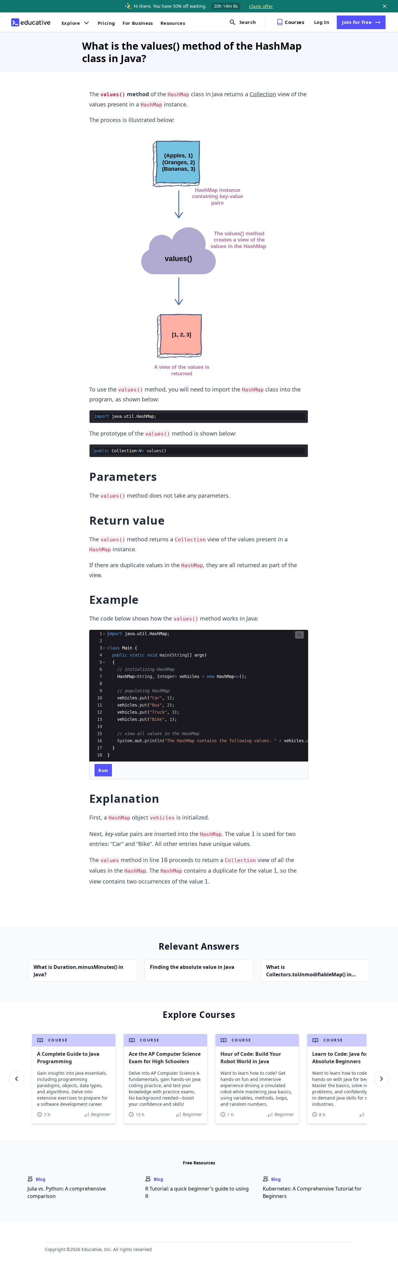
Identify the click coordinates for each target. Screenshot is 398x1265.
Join (357, 22)
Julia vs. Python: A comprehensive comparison (66, 1192)
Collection (263, 94)
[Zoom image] (199, 254)
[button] (104, 633)
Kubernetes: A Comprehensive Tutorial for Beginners (312, 1192)
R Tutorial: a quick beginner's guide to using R (197, 1192)
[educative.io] (30, 22)
